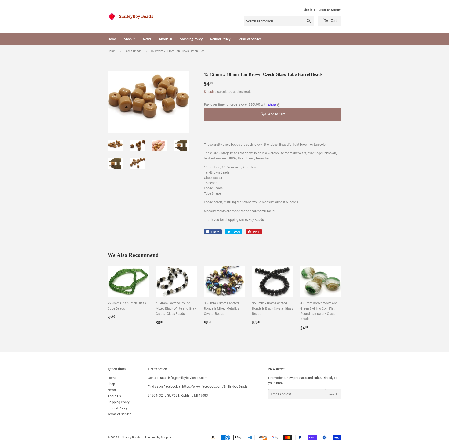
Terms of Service (249, 39)
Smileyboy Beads (129, 437)
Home (112, 39)
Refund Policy (220, 39)
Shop (128, 39)
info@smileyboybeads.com (187, 378)
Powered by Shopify (158, 437)
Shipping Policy (191, 39)
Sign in (308, 9)
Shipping (210, 91)
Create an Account (330, 9)
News (147, 39)
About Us (165, 39)
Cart (333, 20)
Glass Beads (133, 51)
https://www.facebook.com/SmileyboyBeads (214, 386)
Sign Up (333, 394)
